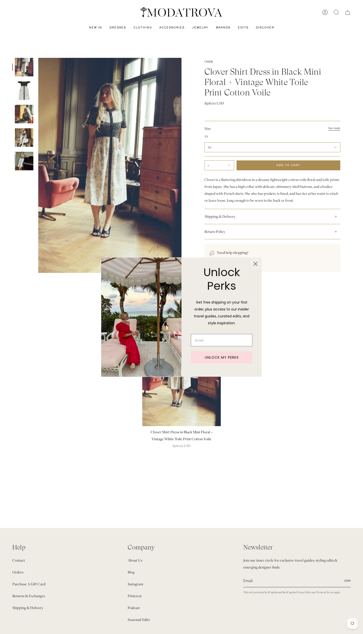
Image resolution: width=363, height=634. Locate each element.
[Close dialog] (255, 264)
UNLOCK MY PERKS (222, 357)
